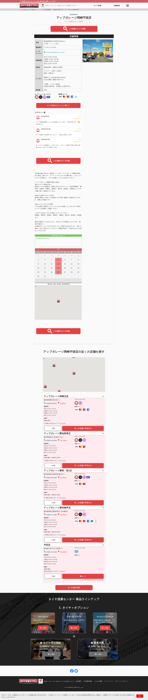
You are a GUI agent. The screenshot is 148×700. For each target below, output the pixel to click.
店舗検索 (117, 5)
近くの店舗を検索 (74, 587)
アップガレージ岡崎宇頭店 (72, 9)
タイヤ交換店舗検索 (46, 9)
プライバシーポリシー (121, 681)
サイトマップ (109, 681)
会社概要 (78, 681)
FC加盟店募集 (87, 681)
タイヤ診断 (97, 5)
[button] (58, 301)
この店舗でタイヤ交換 (74, 29)
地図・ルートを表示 (51, 43)
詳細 (52, 428)
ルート (83, 576)
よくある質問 (98, 681)
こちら (64, 423)
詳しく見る (43, 628)
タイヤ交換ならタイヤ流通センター (29, 9)
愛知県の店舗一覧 (58, 9)
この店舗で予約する (83, 428)
